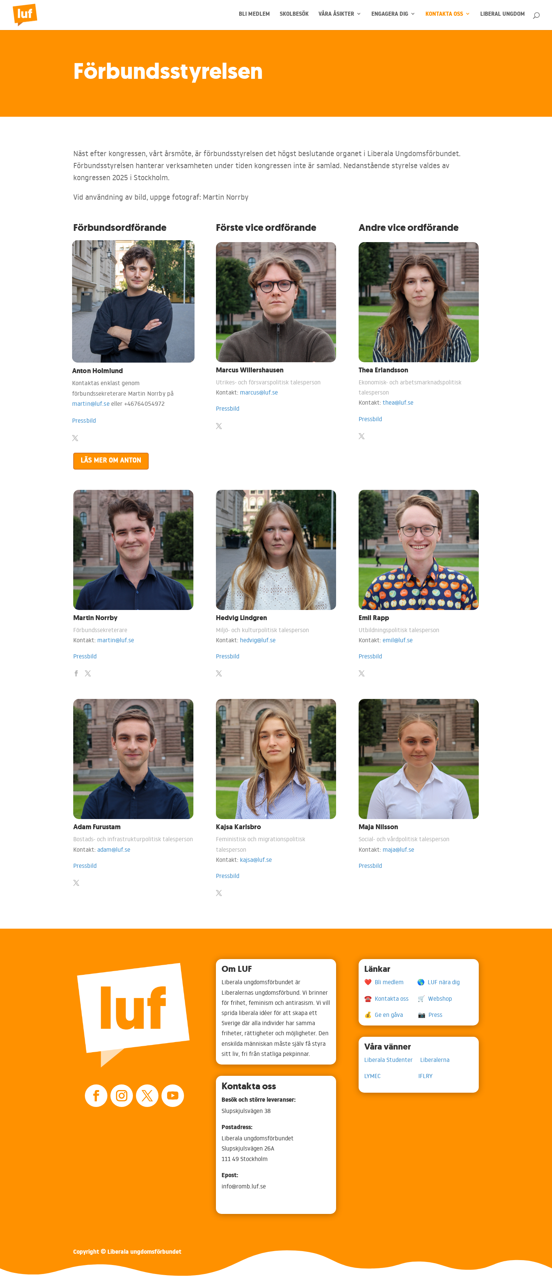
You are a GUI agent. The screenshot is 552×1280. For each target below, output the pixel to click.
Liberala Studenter (392, 1059)
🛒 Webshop (435, 998)
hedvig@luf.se (258, 640)
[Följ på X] (147, 1095)
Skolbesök (294, 16)
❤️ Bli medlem (390, 982)
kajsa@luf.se (256, 859)
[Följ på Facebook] (96, 1095)
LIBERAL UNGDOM (502, 16)
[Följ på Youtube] (172, 1095)
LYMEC (391, 1076)
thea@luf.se (398, 402)
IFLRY (425, 1076)
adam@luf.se (113, 849)
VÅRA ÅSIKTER (336, 16)
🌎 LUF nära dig (438, 982)
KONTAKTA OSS (444, 16)
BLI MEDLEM (254, 16)
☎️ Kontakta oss (391, 998)
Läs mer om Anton (111, 461)
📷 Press (430, 1014)
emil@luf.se (398, 640)
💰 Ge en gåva (391, 1014)
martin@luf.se (91, 403)
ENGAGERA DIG (389, 16)
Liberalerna (434, 1059)
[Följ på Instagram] (121, 1095)
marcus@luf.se (259, 392)
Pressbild (84, 420)
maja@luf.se (398, 849)
